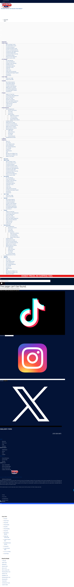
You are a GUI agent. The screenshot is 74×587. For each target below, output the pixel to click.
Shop (1, 439)
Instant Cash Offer (9, 79)
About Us (4, 140)
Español (3, 2)
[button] (36, 157)
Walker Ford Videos (10, 156)
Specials (4, 80)
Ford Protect (8, 75)
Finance (3, 92)
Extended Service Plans (11, 137)
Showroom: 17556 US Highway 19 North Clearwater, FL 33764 (11, 477)
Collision (4, 138)
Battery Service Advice (15, 119)
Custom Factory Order (10, 58)
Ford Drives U (9, 91)
